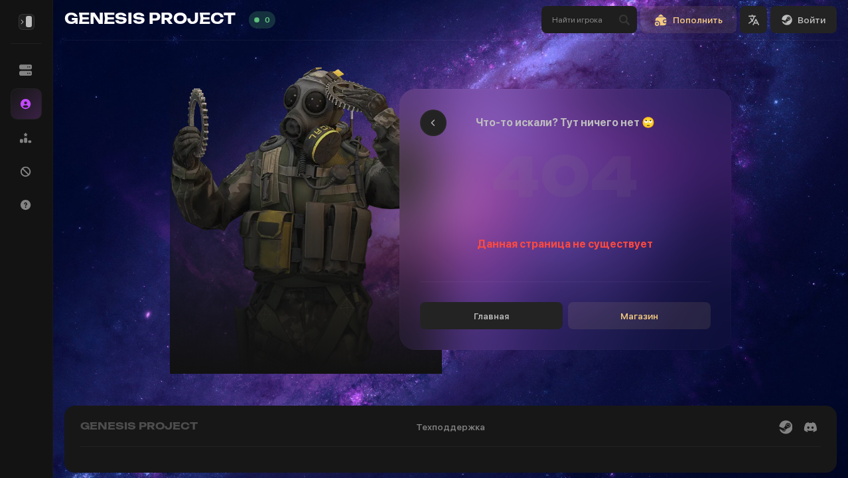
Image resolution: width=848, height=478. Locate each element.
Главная (491, 316)
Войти (811, 20)
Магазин (639, 316)
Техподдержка (450, 427)
